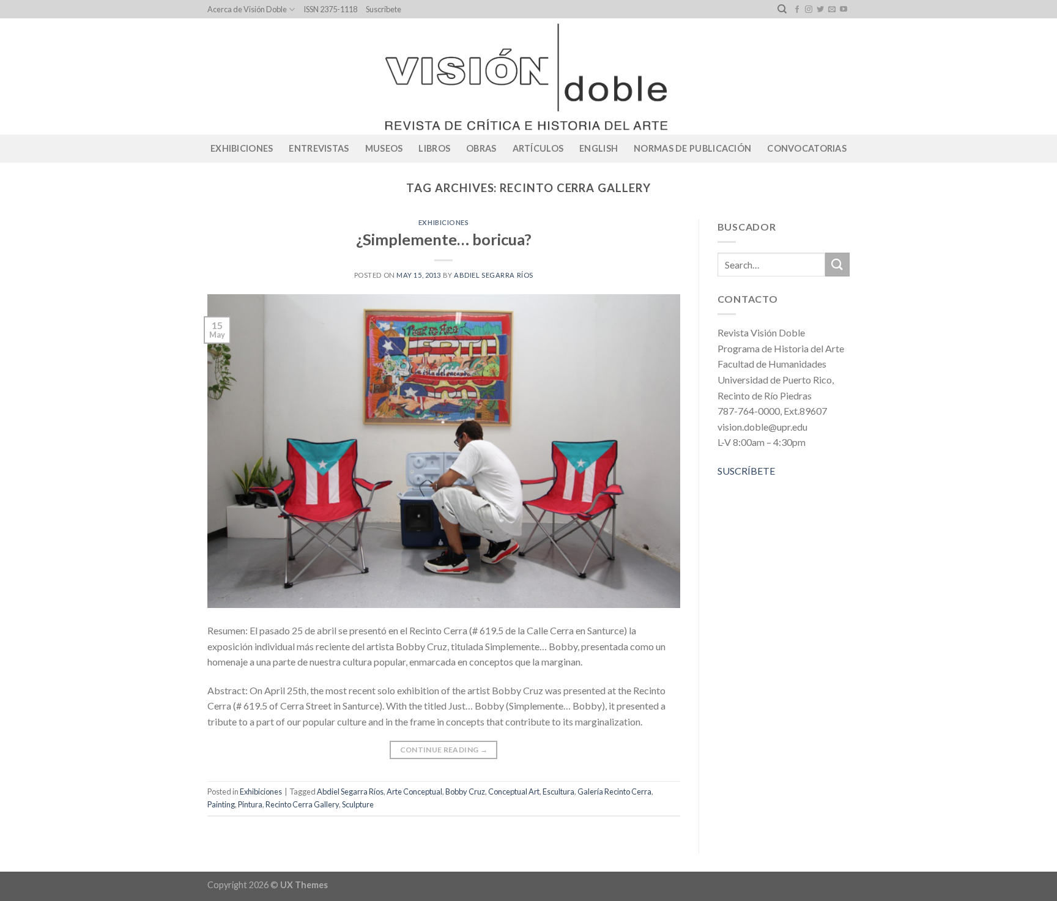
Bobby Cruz (465, 791)
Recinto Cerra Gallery (302, 804)
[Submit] (837, 264)
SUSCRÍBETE (746, 470)
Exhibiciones (241, 148)
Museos (384, 148)
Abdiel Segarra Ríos (493, 275)
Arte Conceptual (414, 791)
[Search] (782, 9)
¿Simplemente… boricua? (444, 239)
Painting (221, 804)
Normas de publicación (692, 148)
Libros (434, 148)
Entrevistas (319, 148)
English (598, 148)
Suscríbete (383, 9)
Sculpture (358, 804)
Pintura (250, 804)
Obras (481, 148)
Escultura (558, 791)
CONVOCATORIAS (807, 148)
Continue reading (444, 749)
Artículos (538, 148)
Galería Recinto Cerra (614, 791)
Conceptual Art (514, 791)
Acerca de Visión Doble (247, 9)
